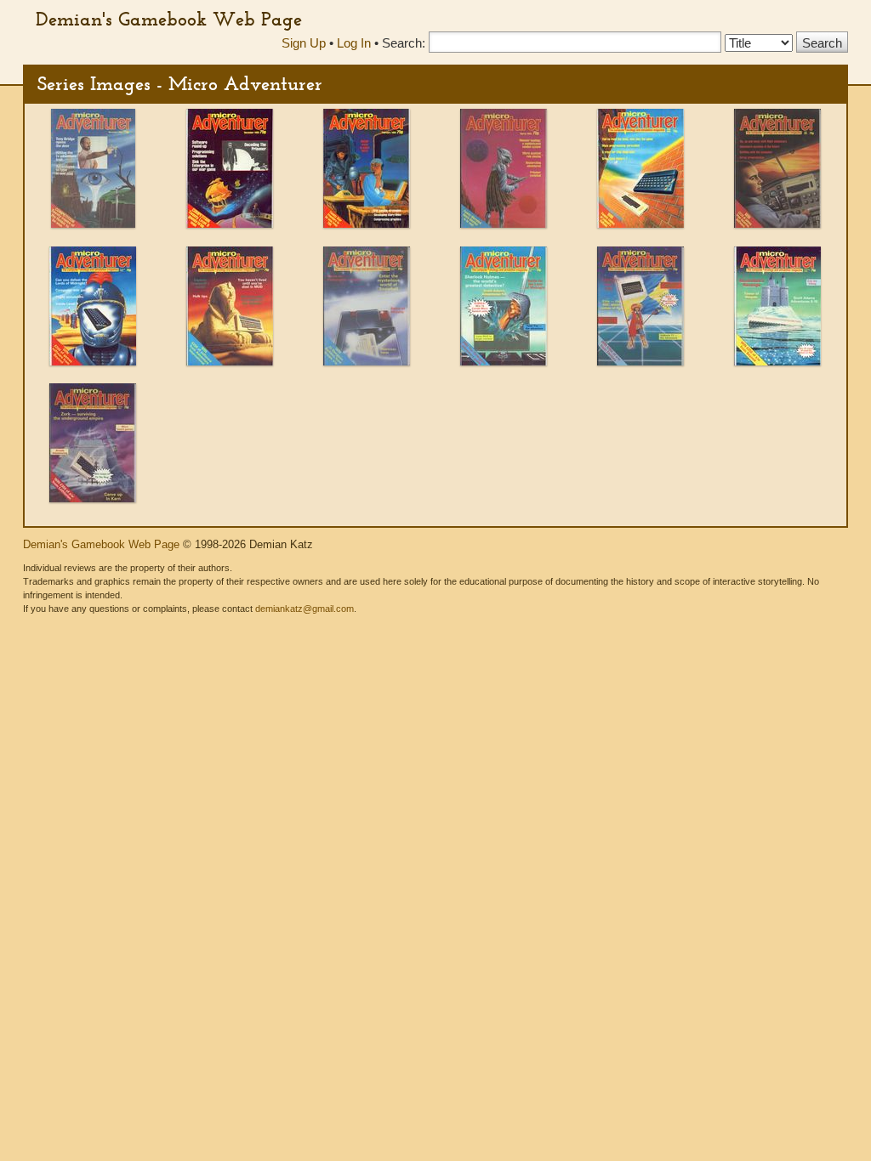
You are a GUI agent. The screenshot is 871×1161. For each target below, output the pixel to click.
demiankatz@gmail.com (304, 608)
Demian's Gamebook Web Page (169, 19)
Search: (403, 43)
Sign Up (304, 43)
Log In (354, 43)
